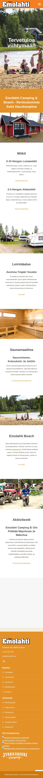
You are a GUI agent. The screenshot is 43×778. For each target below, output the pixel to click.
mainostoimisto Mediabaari (29, 774)
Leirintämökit (9, 677)
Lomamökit (9, 682)
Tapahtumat (9, 727)
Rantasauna (9, 712)
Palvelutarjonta (10, 702)
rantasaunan (16, 449)
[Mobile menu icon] (39, 4)
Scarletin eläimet (11, 722)
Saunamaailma (10, 717)
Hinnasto (8, 692)
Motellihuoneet (10, 687)
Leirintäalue (9, 672)
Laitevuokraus (10, 707)
